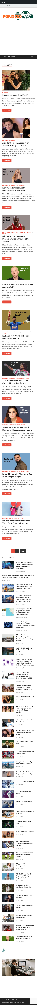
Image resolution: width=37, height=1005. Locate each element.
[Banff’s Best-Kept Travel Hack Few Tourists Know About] (8, 648)
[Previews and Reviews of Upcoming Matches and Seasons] (8, 853)
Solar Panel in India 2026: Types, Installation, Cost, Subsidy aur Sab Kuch (24, 586)
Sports (4, 233)
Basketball (15, 232)
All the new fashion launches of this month (23, 886)
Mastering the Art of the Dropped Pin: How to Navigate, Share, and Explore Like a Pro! (24, 611)
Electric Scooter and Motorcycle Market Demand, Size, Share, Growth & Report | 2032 (24, 675)
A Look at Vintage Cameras (25, 831)
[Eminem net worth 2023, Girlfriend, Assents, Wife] (18, 273)
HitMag (21, 1002)
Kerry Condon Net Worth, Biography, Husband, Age (24, 773)
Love (15, 518)
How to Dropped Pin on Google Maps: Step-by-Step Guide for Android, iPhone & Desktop (18, 576)
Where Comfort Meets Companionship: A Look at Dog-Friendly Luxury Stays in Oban (25, 637)
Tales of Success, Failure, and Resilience (24, 916)
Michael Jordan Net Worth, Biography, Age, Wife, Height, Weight (15, 238)
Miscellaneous (6, 232)
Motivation (21, 518)
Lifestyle (5, 518)
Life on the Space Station (24, 801)
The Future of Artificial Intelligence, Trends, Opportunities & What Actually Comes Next (23, 598)
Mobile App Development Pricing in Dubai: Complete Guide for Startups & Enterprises (24, 565)
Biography (5, 140)
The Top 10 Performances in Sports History (25, 752)
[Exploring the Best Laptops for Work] (8, 811)
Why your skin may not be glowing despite (24, 865)
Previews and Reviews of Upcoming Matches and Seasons (24, 854)
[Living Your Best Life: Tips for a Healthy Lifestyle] (8, 762)
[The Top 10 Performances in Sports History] (8, 752)
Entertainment (20, 185)
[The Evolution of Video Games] (8, 791)
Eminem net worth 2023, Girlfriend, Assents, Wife (24, 937)
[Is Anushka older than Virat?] (18, 80)
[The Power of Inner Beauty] (8, 781)
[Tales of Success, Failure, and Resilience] (8, 915)
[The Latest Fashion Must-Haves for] (8, 895)
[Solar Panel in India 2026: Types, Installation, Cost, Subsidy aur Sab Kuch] (8, 585)
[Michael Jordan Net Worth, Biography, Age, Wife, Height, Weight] (18, 222)
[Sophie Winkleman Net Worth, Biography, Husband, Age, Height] (18, 414)
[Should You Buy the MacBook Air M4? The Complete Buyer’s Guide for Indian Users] (8, 622)
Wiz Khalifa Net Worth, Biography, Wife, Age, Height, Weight (23, 876)
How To (11, 518)
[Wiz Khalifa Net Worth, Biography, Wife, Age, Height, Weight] (8, 874)
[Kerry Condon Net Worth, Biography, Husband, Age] (18, 175)
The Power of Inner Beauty (25, 781)
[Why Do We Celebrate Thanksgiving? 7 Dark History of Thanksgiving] (8, 685)
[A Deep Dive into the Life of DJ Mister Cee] (8, 720)
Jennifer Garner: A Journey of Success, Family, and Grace (25, 732)
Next (23, 551)
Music (27, 282)
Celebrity (5, 92)
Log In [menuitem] (3, 2)
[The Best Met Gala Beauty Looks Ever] (8, 905)
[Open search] (32, 57)
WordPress (13, 1002)
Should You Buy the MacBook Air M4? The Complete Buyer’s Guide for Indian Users (25, 624)
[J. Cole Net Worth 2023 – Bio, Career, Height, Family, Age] (18, 368)
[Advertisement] (18, 40)
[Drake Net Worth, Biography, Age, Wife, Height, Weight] (18, 461)
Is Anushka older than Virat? (15, 95)
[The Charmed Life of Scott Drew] (8, 741)
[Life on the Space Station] (8, 801)
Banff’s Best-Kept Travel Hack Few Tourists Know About (24, 650)
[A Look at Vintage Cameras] (8, 832)
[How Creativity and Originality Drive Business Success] (8, 842)
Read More (6, 110)
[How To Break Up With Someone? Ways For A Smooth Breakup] (18, 509)
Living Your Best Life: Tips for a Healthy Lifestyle (24, 763)
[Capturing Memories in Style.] (8, 821)
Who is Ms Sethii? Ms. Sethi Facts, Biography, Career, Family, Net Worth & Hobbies (25, 709)
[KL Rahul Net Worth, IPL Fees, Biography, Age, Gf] (18, 320)
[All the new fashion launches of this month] (8, 885)
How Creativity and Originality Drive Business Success (24, 843)
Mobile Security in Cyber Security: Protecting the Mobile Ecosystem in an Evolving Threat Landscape (25, 662)
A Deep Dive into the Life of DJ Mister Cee (25, 721)
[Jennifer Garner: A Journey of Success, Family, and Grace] (18, 128)
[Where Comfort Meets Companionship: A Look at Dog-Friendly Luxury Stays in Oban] (8, 635)
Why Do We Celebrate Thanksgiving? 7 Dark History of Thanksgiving (24, 687)
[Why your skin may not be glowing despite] (8, 864)
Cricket (4, 332)
